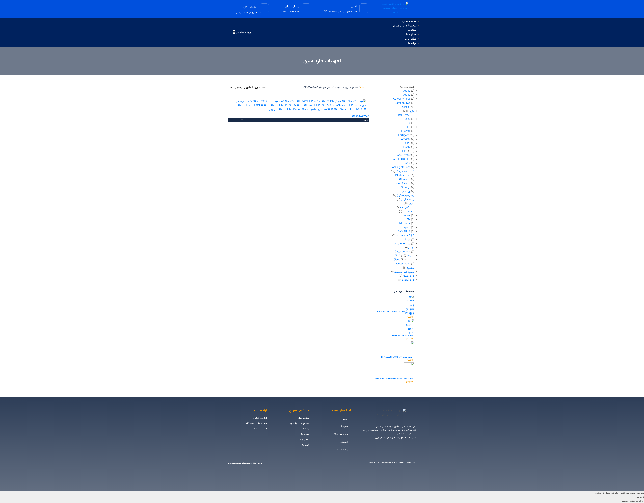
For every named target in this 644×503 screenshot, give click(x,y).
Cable (407, 163)
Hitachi (406, 147)
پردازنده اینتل (407, 199)
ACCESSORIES (401, 159)
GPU (407, 143)
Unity (407, 119)
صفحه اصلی (409, 21)
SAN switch (403, 179)
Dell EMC (403, 115)
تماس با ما (410, 38)
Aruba (406, 91)
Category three (401, 99)
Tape (407, 240)
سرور (411, 204)
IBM (408, 220)
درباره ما (411, 34)
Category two (402, 103)
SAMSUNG (404, 232)
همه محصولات (340, 434)
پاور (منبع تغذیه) (405, 195)
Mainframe (403, 224)
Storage (405, 187)
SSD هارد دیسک (405, 236)
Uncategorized (401, 244)
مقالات (412, 29)
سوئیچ (410, 268)
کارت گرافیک (407, 280)
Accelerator (403, 155)
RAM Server (402, 175)
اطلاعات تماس (260, 418)
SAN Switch (403, 183)
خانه (362, 87)
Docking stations (400, 167)
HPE (404, 151)
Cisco (405, 107)
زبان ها (412, 43)
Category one (402, 252)
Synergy (405, 191)
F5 (408, 123)
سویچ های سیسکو (404, 272)
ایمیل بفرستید (260, 429)
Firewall (405, 131)
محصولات (342, 450)
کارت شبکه (408, 212)
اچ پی (411, 248)
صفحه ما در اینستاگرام (256, 423)
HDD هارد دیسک (405, 171)
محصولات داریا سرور (404, 25)
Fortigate (403, 135)
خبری (345, 419)
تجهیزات (343, 427)
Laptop (406, 228)
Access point (402, 264)
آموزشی (344, 442)
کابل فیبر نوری (406, 208)
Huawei (405, 216)
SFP (408, 127)
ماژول (411, 111)
